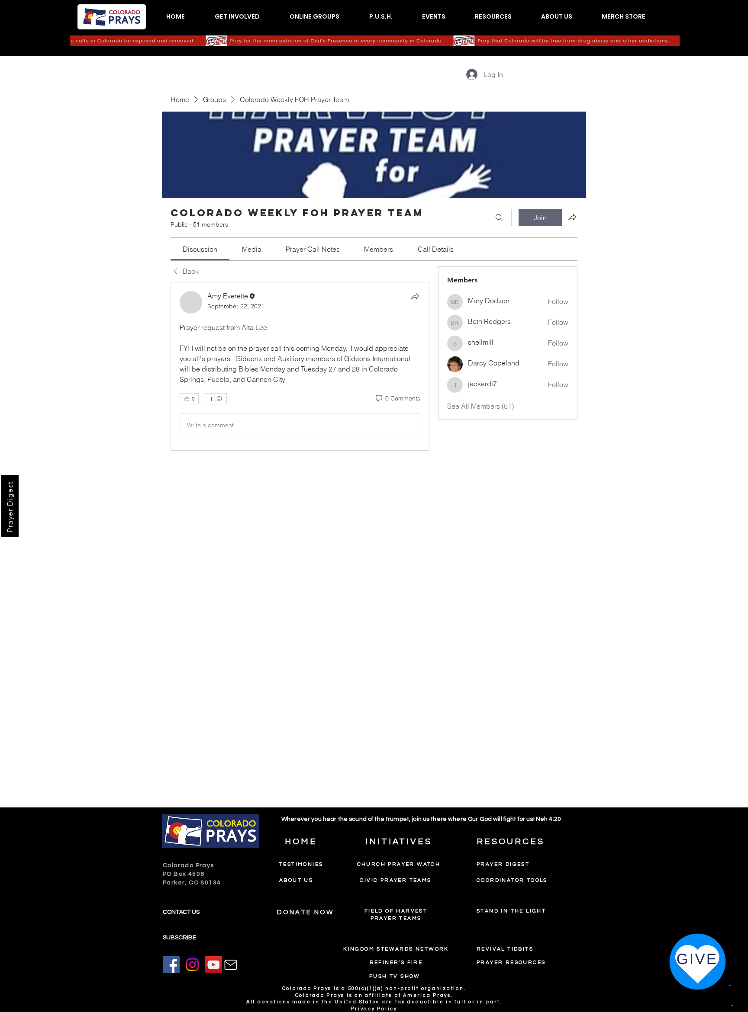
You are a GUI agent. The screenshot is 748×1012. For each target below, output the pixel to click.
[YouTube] (213, 964)
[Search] (499, 217)
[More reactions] (215, 398)
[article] (300, 366)
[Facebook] (171, 964)
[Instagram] (192, 964)
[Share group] (572, 217)
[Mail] (230, 965)
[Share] (415, 296)
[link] (200, 249)
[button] (237, 16)
